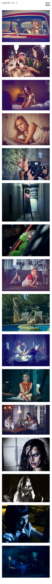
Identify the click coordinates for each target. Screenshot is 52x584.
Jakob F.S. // (9, 3)
